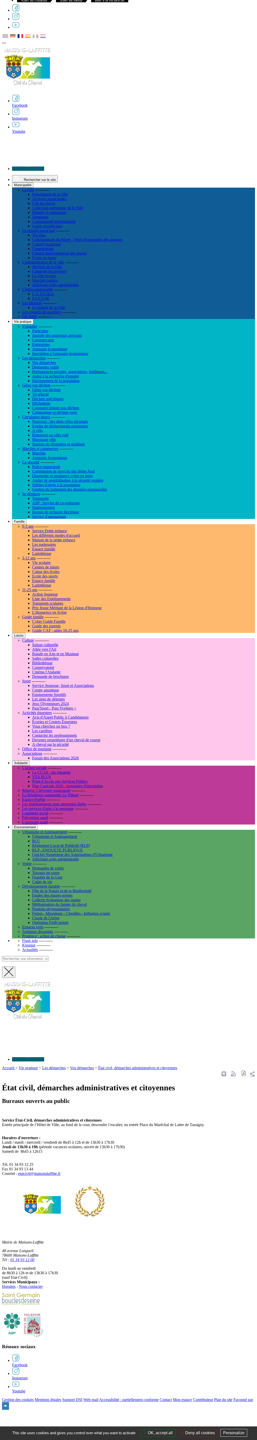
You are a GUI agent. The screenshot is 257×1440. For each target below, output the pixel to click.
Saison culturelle (45, 645)
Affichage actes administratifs (55, 285)
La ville (28, 190)
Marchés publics (45, 280)
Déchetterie (41, 403)
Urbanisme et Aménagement (44, 832)
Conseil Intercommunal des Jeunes (59, 253)
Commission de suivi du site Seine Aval (63, 471)
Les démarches (34, 358)
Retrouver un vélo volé (50, 435)
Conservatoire (43, 667)
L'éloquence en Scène (49, 612)
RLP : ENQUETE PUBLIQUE (57, 850)
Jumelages (40, 217)
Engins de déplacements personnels (60, 426)
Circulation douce (36, 417)
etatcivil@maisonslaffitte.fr (39, 1173)
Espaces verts (32, 927)
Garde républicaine (47, 226)
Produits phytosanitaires (51, 909)
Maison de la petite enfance (53, 540)
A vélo (37, 430)
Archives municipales (49, 199)
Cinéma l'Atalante (46, 672)
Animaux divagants (37, 931)
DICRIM (29, 316)
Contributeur (203, 1399)
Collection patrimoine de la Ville (57, 208)
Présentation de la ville (50, 194)
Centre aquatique (45, 690)
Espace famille (43, 549)
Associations (32, 753)
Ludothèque (41, 553)
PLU (36, 841)
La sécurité (30, 462)
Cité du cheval (43, 203)
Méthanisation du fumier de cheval (59, 904)
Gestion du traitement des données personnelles (69, 489)
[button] (244, 1074)
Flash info (30, 940)
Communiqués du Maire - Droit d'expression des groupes (77, 239)
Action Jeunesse (45, 594)
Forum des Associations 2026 (55, 758)
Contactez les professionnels (54, 735)
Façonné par (243, 1399)
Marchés (39, 453)
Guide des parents (46, 626)
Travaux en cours (45, 873)
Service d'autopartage (49, 516)
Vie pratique (28, 1068)
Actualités (30, 950)
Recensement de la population (56, 381)
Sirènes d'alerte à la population (56, 485)
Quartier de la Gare (47, 877)
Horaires (9, 1286)
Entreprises (41, 344)
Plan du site (223, 1399)
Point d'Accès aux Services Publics (60, 781)
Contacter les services (49, 271)
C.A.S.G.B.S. (43, 294)
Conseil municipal (46, 244)
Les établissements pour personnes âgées (54, 804)
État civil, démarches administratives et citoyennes (137, 1068)
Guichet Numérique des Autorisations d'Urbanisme (72, 854)
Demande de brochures (50, 676)
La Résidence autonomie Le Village (50, 795)
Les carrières (42, 731)
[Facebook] (16, 10)
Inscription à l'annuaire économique (60, 353)
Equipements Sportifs (49, 694)
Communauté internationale (54, 221)
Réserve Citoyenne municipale (46, 790)
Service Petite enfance (49, 531)
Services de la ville (47, 267)
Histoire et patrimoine (49, 212)
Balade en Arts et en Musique (55, 654)
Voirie (27, 863)
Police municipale (46, 467)
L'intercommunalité (37, 289)
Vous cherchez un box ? (51, 726)
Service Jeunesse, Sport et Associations (63, 685)
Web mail (90, 1399)
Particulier (40, 331)
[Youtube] (16, 27)
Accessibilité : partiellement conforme (129, 1399)
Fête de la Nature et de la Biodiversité (62, 891)
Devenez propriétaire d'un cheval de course (66, 740)
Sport (26, 681)
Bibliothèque (42, 663)
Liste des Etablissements (51, 599)
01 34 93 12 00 (22, 1260)
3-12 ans (29, 558)
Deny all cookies (199, 1433)
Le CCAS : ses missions (51, 772)
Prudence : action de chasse (44, 936)
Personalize (233, 1433)
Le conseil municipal (38, 230)
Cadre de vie (42, 882)
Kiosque (28, 945)
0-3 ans (28, 526)
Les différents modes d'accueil (56, 535)
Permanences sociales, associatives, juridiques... (69, 371)
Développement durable (41, 886)
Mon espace (182, 1399)
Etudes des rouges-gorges (52, 895)
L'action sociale (34, 768)
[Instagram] (16, 19)
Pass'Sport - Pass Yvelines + (54, 708)
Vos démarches (44, 362)
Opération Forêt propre (50, 922)
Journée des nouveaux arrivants (57, 335)
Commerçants (43, 340)
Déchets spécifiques (47, 399)
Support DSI (72, 1399)
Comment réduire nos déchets (55, 408)
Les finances (32, 303)
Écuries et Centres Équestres (54, 722)
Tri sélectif (40, 394)
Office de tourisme (36, 749)
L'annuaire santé (35, 822)
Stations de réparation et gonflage (58, 444)
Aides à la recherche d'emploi (55, 376)
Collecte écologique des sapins (56, 900)
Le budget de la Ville (48, 307)
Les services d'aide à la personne (48, 808)
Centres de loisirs (45, 567)
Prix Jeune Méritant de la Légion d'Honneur (67, 608)
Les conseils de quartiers (41, 312)
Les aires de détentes (48, 699)
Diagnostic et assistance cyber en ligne (62, 476)
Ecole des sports (45, 576)
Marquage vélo (44, 439)
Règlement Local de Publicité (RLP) (61, 845)
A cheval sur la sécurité (50, 744)
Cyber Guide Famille (49, 621)
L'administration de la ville (43, 262)
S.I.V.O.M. (41, 298)
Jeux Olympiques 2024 (50, 704)
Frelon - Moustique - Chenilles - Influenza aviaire (71, 913)
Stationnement (43, 507)
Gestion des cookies (18, 1399)
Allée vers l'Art (44, 649)
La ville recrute (44, 276)
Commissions (42, 248)
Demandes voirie (45, 367)
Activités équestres (37, 713)
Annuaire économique (49, 349)
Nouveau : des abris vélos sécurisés (60, 421)
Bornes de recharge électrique (55, 512)
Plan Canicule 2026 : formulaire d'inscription (67, 786)
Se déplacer (31, 494)
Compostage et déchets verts (54, 412)
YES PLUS (41, 777)
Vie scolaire (41, 562)
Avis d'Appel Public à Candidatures (60, 717)
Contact (166, 1399)
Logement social (35, 813)
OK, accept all (160, 1433)
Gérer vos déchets (36, 385)
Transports (40, 498)
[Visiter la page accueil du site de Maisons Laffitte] (27, 1022)
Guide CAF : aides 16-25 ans (55, 630)
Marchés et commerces (40, 448)
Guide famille (33, 617)
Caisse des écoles (45, 571)
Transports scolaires (47, 603)
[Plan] (28, 169)
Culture (28, 640)
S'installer (29, 326)
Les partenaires (44, 544)
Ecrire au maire (44, 258)
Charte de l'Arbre (45, 918)
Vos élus (38, 235)
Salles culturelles (45, 658)
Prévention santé (35, 817)
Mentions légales (48, 1399)
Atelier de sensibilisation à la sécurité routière (67, 480)
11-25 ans (29, 590)
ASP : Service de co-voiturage (56, 503)
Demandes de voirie (48, 868)
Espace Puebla (33, 799)
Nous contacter (31, 1286)
